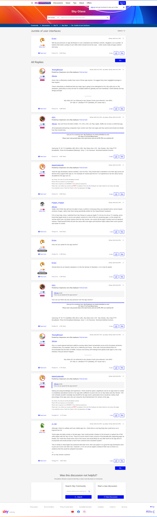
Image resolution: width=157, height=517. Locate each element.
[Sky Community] (43, 3)
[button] (123, 38)
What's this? (42, 47)
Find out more (83, 72)
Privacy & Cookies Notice (66, 507)
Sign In (122, 3)
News (68, 3)
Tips (74, 3)
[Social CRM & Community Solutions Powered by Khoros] (150, 511)
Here (89, 188)
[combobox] (82, 18)
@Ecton (54, 76)
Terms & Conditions (49, 507)
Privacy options (34, 507)
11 (55, 460)
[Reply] (122, 53)
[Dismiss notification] (123, 7)
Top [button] (153, 507)
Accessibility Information (85, 507)
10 (55, 415)
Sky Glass (78, 11)
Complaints (101, 507)
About (81, 3)
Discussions (58, 3)
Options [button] (120, 31)
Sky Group (124, 507)
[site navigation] (32, 3)
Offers (89, 3)
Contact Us (112, 507)
